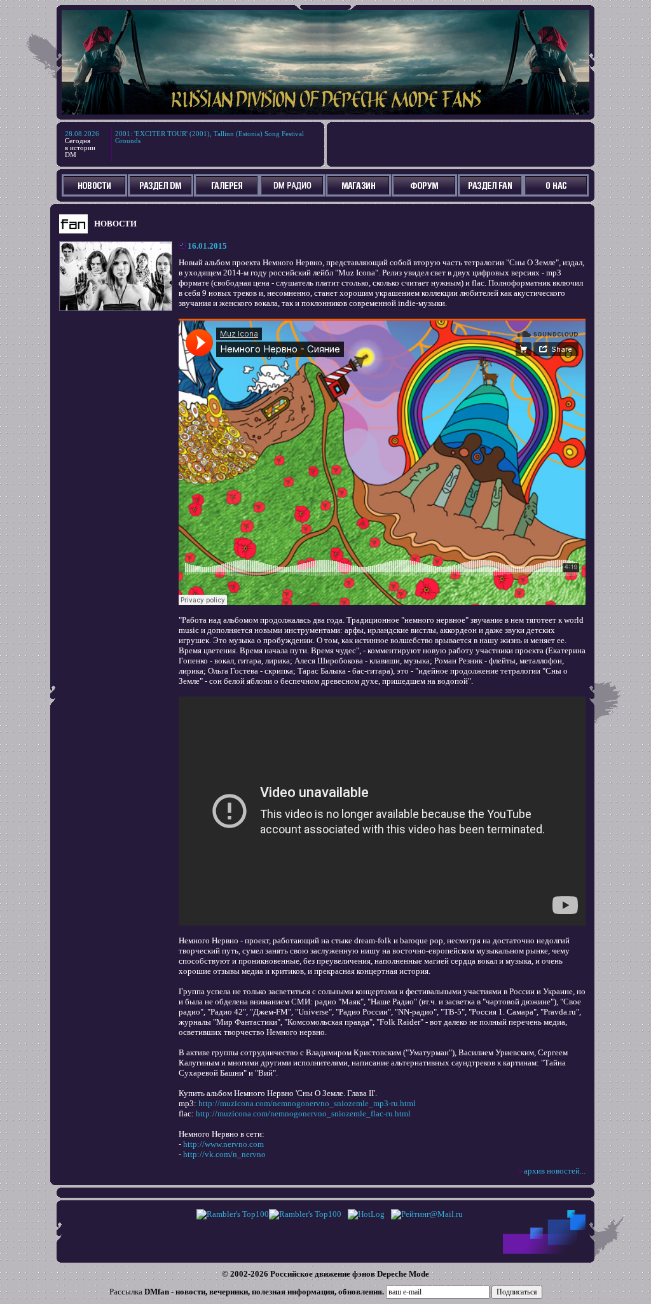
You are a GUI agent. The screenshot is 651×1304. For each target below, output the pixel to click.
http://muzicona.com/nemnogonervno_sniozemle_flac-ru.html (303, 1113)
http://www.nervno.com (223, 1144)
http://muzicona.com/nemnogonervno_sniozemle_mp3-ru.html (307, 1103)
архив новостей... (555, 1171)
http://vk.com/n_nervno (224, 1154)
